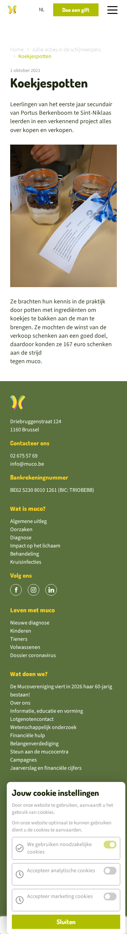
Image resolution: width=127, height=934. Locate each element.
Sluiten (66, 921)
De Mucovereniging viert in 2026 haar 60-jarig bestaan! (61, 690)
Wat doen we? (29, 674)
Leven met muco (32, 610)
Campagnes (23, 760)
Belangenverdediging (34, 743)
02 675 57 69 (24, 456)
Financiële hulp (27, 735)
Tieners (18, 639)
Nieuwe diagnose (29, 623)
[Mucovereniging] (17, 402)
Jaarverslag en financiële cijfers (46, 768)
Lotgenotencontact (32, 719)
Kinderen (20, 631)
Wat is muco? (28, 509)
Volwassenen (25, 647)
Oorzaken (21, 529)
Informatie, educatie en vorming (46, 711)
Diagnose (20, 537)
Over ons (20, 703)
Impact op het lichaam (35, 545)
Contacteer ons (29, 443)
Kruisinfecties (25, 562)
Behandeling (24, 554)
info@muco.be (27, 464)
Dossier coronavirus (33, 655)
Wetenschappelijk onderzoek (43, 727)
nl (41, 9)
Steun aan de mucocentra (39, 751)
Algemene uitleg (28, 521)
